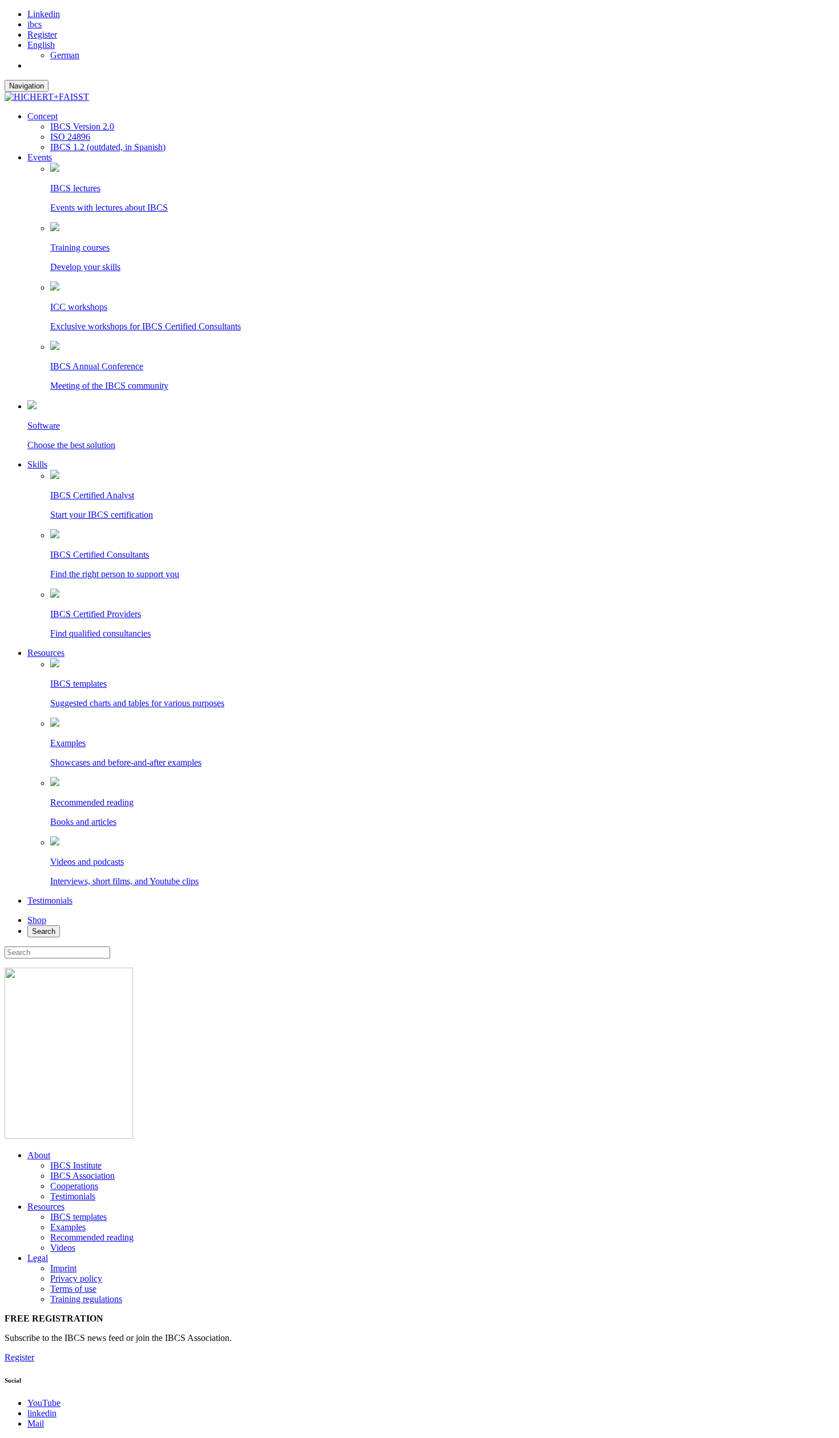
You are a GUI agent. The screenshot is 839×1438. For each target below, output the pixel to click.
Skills (37, 464)
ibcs (34, 24)
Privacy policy (76, 1278)
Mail (35, 1423)
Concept (42, 116)
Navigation (26, 86)
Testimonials (49, 900)
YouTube (43, 1403)
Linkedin (43, 14)
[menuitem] (41, 45)
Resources (45, 653)
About (38, 1155)
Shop (36, 920)
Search (43, 931)
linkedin (42, 1413)
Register (42, 34)
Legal (37, 1258)
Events (39, 157)
